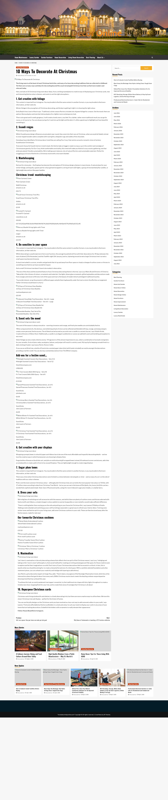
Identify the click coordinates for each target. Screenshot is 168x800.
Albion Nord (34, 334)
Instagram (39, 611)
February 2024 (118, 204)
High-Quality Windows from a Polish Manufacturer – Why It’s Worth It (61, 655)
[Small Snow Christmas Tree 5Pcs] (28, 194)
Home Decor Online (119, 288)
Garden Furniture (46, 57)
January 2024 (118, 207)
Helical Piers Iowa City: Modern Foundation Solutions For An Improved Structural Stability (132, 90)
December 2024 (118, 169)
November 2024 (118, 172)
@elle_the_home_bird (92, 485)
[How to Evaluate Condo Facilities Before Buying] (28, 677)
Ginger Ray (48, 574)
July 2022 (117, 263)
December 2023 (118, 211)
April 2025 (117, 155)
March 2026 (117, 123)
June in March (33, 111)
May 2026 (117, 120)
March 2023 (117, 235)
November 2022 (118, 249)
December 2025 (118, 134)
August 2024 (118, 183)
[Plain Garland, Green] (23, 178)
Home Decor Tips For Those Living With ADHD (95, 655)
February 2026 (118, 127)
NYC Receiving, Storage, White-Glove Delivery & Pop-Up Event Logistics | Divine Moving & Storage (132, 95)
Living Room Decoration (76, 57)
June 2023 (117, 225)
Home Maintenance (21, 57)
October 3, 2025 (29, 659)
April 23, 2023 (95, 659)
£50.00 (18, 220)
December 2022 (118, 246)
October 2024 (118, 176)
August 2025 (118, 148)
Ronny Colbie (48, 345)
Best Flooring (90, 57)
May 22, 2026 (85, 694)
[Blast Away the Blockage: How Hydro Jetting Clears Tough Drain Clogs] (56, 677)
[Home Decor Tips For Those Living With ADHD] (95, 640)
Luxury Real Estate (119, 316)
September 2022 (119, 256)
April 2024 (117, 197)
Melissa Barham (21, 75)
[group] (63, 184)
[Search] (152, 57)
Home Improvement (120, 302)
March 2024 (117, 200)
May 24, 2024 (62, 659)
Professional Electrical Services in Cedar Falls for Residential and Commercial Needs (132, 101)
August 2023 (118, 221)
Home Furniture (118, 298)
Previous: (31, 619)
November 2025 (118, 137)
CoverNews (98, 714)
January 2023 (118, 242)
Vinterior (105, 272)
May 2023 (117, 228)
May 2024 (117, 193)
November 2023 (118, 214)
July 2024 (117, 186)
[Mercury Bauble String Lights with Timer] (30, 227)
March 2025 (117, 158)
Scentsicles (45, 348)
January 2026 (118, 130)
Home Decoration (60, 57)
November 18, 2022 (31, 75)
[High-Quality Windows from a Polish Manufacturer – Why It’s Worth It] (62, 640)
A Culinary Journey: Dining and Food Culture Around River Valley (29, 655)
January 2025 (118, 165)
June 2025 (117, 151)
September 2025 (119, 144)
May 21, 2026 (113, 694)
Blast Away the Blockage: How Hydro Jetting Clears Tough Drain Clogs (133, 84)
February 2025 (118, 162)
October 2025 (118, 141)
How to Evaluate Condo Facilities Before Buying (128, 80)
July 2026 (117, 113)
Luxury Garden (34, 57)
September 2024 (119, 179)
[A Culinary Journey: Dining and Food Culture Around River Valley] (30, 640)
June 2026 (117, 116)
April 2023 (117, 232)
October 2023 (118, 218)
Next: (92, 619)
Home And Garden (119, 284)
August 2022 (118, 260)
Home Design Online (120, 295)
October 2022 (118, 253)
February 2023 (118, 239)
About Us (100, 57)
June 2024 (117, 190)
